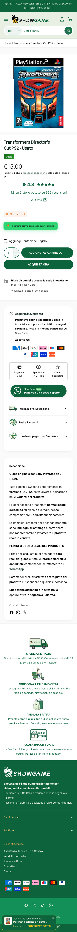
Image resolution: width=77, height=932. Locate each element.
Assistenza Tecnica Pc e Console (24, 851)
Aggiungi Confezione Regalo (28, 241)
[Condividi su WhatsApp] (18, 612)
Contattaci (10, 866)
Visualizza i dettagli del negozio (29, 290)
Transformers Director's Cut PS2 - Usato (38, 43)
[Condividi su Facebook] (11, 612)
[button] (6, 19)
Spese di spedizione (35, 172)
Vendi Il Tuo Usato (15, 856)
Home (7, 43)
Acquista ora (38, 264)
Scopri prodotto (39, 926)
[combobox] (48, 30)
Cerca (7, 871)
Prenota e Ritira (13, 861)
